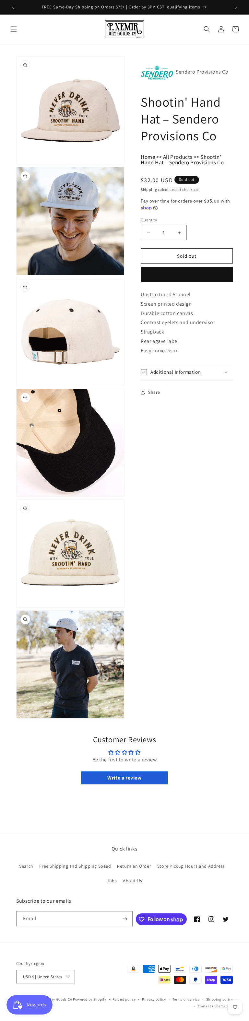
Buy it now (186, 274)
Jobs (112, 881)
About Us (132, 881)
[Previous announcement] (13, 7)
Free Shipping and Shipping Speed (75, 866)
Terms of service (186, 999)
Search (26, 866)
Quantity (149, 220)
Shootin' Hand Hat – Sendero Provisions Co (182, 159)
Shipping (149, 189)
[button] (13, 29)
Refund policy (124, 999)
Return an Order (134, 866)
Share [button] (154, 392)
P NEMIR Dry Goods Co (53, 999)
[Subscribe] (125, 918)
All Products (178, 156)
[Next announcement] (236, 7)
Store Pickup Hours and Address (191, 866)
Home (148, 156)
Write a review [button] (124, 777)
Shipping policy (219, 999)
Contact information (215, 1006)
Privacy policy (154, 999)
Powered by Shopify (89, 999)
